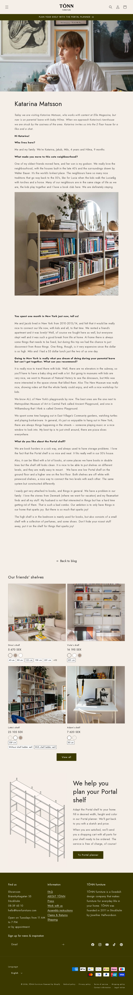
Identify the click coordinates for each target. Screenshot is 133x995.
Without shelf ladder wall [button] (20, 747)
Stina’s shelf (14, 645)
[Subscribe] (62, 944)
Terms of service (101, 984)
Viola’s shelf (73, 645)
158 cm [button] (38, 660)
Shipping (53, 919)
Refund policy (69, 984)
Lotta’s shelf (14, 727)
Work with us (55, 906)
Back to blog (68, 561)
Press (51, 901)
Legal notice (119, 987)
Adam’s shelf (73, 727)
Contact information (102, 987)
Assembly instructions (60, 910)
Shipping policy (118, 984)
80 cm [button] (20, 660)
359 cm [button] (12, 742)
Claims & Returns (58, 915)
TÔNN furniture (35, 984)
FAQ (50, 892)
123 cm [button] (28, 660)
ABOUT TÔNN (56, 896)
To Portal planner (88, 855)
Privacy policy (85, 984)
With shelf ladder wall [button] (45, 747)
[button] (6, 7)
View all (66, 757)
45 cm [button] (12, 660)
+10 (55, 660)
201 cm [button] (47, 660)
